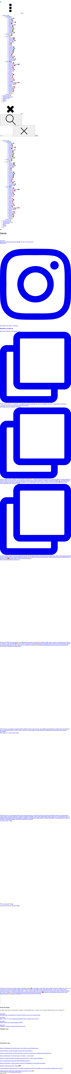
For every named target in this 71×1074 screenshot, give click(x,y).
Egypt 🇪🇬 (10, 19)
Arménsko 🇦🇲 (11, 39)
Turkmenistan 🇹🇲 (12, 59)
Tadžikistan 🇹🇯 (11, 56)
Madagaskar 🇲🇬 (11, 24)
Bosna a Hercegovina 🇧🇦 (13, 64)
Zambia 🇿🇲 (10, 31)
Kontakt (4, 100)
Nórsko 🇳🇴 (10, 76)
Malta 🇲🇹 (10, 73)
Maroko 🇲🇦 (10, 26)
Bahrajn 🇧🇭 (10, 41)
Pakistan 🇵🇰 (11, 51)
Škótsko (10, 85)
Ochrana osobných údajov (15, 1072)
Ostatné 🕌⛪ (9, 94)
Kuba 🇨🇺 (10, 35)
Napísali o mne (6, 98)
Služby (4, 99)
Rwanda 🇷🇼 (11, 27)
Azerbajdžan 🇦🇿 (12, 40)
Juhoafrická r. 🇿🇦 (12, 22)
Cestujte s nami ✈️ (7, 95)
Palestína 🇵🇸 (11, 52)
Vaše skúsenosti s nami (8, 97)
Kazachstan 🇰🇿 (11, 48)
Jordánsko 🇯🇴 (11, 47)
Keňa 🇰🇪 (10, 23)
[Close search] (24, 130)
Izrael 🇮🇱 (10, 45)
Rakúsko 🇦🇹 (11, 78)
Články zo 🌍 (6, 15)
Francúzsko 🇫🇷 (11, 69)
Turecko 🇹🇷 (11, 57)
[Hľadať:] (6, 135)
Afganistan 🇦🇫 (11, 37)
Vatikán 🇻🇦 (10, 93)
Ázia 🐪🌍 (8, 36)
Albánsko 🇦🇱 (11, 62)
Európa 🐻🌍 (9, 61)
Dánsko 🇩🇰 (10, 66)
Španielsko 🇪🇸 (11, 86)
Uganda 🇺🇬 (10, 30)
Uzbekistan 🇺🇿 (11, 60)
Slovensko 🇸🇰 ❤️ (12, 83)
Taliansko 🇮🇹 (11, 90)
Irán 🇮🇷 (10, 44)
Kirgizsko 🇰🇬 (11, 49)
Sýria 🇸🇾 (10, 55)
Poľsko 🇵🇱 (10, 77)
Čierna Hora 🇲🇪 (11, 65)
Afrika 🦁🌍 (8, 16)
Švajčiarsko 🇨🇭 (11, 87)
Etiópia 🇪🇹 (10, 20)
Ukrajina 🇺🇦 (11, 91)
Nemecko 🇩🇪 (11, 74)
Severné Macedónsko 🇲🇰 (13, 82)
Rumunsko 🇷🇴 (11, 80)
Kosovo (10, 72)
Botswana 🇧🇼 (11, 18)
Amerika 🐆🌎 (9, 34)
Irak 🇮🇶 (10, 43)
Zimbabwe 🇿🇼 (11, 32)
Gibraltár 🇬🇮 (11, 70)
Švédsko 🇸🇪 (11, 89)
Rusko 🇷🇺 (10, 53)
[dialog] (35, 184)
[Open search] (11, 119)
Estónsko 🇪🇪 (11, 68)
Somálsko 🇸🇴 (11, 28)
